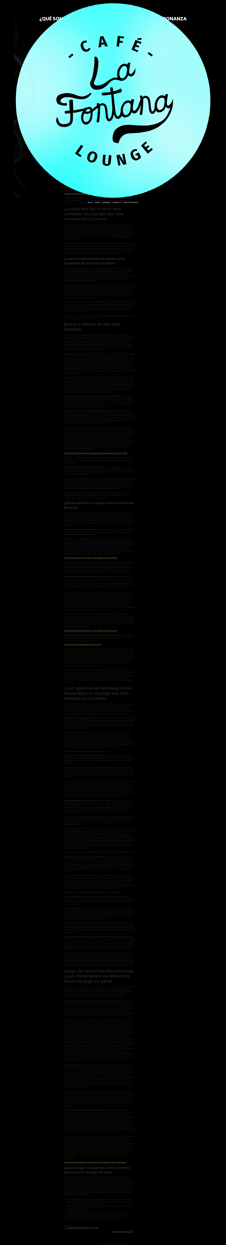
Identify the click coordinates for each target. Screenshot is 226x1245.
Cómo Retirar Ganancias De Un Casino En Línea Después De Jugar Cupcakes (90, 558)
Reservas (106, 202)
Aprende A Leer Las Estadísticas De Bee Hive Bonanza (82, 645)
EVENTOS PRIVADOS (131, 202)
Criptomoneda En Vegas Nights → (123, 1232)
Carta (97, 202)
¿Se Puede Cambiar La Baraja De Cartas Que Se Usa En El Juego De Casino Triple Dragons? (95, 1162)
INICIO (90, 202)
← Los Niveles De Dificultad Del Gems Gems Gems (81, 1228)
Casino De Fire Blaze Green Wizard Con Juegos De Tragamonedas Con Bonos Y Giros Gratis (95, 453)
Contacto (117, 202)
